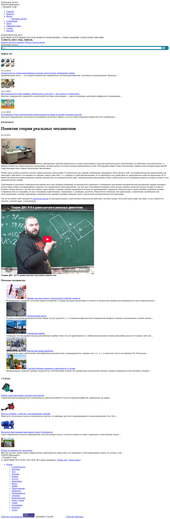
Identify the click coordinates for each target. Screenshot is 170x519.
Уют (14, 472)
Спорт (14, 510)
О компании (12, 21)
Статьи (9, 28)
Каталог (10, 30)
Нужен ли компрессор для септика (16, 450)
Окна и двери (18, 500)
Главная (10, 11)
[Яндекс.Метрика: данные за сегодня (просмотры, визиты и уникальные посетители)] (74, 517)
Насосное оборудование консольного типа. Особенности (27, 432)
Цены (9, 23)
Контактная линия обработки (40, 351)
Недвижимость (18, 493)
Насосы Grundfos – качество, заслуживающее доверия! (25, 414)
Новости (10, 14)
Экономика (17, 481)
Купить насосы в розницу (12, 42)
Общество (16, 491)
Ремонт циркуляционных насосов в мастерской (22, 395)
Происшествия (18, 498)
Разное (9, 464)
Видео (9, 16)
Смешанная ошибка (36, 333)
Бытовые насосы (19, 19)
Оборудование (18, 488)
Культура (16, 507)
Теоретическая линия (36, 316)
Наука (14, 483)
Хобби (15, 486)
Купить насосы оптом (35, 42)
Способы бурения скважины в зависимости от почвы (51, 368)
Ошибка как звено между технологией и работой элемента (53, 298)
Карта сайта (74, 460)
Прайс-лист (62, 460)
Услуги (15, 479)
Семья (14, 503)
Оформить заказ (13, 26)
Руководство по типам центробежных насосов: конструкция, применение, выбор (38, 73)
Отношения (17, 505)
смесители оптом (40, 198)
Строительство (18, 467)
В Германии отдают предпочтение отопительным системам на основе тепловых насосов (41, 114)
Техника (15, 474)
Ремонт (15, 476)
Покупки (16, 469)
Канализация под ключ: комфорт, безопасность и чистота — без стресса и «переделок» (40, 94)
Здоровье (16, 495)
